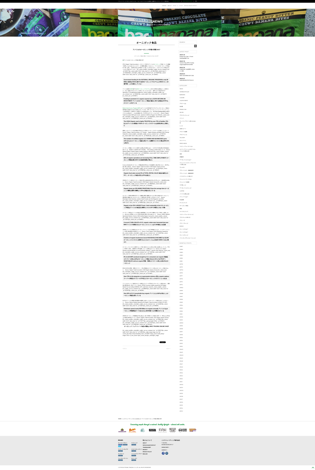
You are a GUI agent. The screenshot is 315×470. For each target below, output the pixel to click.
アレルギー (182, 167)
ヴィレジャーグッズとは (185, 179)
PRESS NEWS (183, 143)
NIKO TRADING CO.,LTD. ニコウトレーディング (130, 5)
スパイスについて (184, 211)
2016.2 (181, 311)
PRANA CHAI (183, 109)
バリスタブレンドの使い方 (186, 176)
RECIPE (182, 112)
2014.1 (181, 381)
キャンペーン (183, 140)
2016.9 (181, 290)
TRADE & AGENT (178, 5)
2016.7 (181, 296)
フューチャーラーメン (123, 458)
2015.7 (181, 331)
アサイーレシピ (183, 134)
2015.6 (181, 334)
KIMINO (182, 226)
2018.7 (181, 246)
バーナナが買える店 (184, 194)
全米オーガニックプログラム (143, 89)
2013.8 (181, 396)
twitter (119, 446)
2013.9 (181, 393)
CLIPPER (182, 191)
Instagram (125, 444)
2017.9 (181, 273)
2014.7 (181, 364)
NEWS (181, 88)
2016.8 (181, 293)
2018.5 (181, 252)
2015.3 (181, 343)
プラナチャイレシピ (184, 115)
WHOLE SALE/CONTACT (190, 5)
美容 (181, 154)
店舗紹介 (182, 156)
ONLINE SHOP (176, 1)
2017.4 (181, 284)
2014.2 (181, 378)
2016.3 (181, 308)
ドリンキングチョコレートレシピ (188, 238)
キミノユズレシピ (184, 235)
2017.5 (181, 281)
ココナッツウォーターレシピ (187, 214)
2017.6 (181, 278)
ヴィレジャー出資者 (184, 182)
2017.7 (181, 275)
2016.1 (181, 314)
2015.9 (181, 325)
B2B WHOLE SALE (187, 1)
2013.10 (181, 390)
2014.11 (181, 352)
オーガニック (157, 64)
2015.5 (181, 337)
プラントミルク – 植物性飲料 (187, 170)
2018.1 (181, 261)
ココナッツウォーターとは (186, 146)
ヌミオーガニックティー (136, 449)
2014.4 (181, 372)
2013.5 (181, 405)
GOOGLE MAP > (165, 447)
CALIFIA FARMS (184, 100)
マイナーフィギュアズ (123, 449)
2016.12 (181, 287)
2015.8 (181, 328)
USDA (131, 89)
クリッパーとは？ (184, 196)
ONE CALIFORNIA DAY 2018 (187, 75)
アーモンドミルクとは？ (185, 159)
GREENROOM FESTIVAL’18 (186, 80)
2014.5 (181, 369)
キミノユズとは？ (184, 229)
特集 (144, 56)
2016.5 (181, 302)
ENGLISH (145, 454)
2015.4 (181, 340)
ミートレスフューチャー (136, 453)
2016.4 (181, 305)
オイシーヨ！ (134, 458)
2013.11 (181, 387)
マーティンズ (134, 442)
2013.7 (181, 399)
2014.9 (181, 358)
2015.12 (181, 317)
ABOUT (170, 5)
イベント (182, 118)
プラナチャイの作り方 (185, 217)
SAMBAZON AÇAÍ (184, 91)
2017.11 (181, 267)
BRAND (164, 5)
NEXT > (168, 348)
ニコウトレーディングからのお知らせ (132, 418)
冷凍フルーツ (183, 128)
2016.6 (181, 299)
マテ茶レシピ (183, 185)
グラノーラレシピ (184, 223)
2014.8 (181, 361)
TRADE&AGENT (147, 447)
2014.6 (181, 367)
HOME (119, 418)
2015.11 (181, 320)
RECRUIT (145, 449)
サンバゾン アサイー (122, 442)
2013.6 (181, 402)
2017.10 (181, 270)
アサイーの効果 (183, 131)
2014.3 (181, 375)
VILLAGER (182, 137)
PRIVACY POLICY (147, 451)
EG (196, 1)
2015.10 (181, 323)
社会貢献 (182, 199)
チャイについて (183, 202)
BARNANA (182, 94)
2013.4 (181, 408)
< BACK (124, 348)
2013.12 (181, 384)
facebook (120, 444)
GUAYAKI (182, 97)
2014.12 (181, 349)
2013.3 (181, 411)
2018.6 (181, 249)
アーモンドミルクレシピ (185, 188)
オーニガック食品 (138, 56)
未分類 (181, 106)
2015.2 (181, 346)
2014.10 (181, 355)
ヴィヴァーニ (121, 453)
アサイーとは (183, 103)
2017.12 (181, 264)
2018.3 (181, 255)
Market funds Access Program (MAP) (131, 108)
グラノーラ (182, 220)
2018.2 (181, 258)
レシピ (181, 125)
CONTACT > (164, 450)
